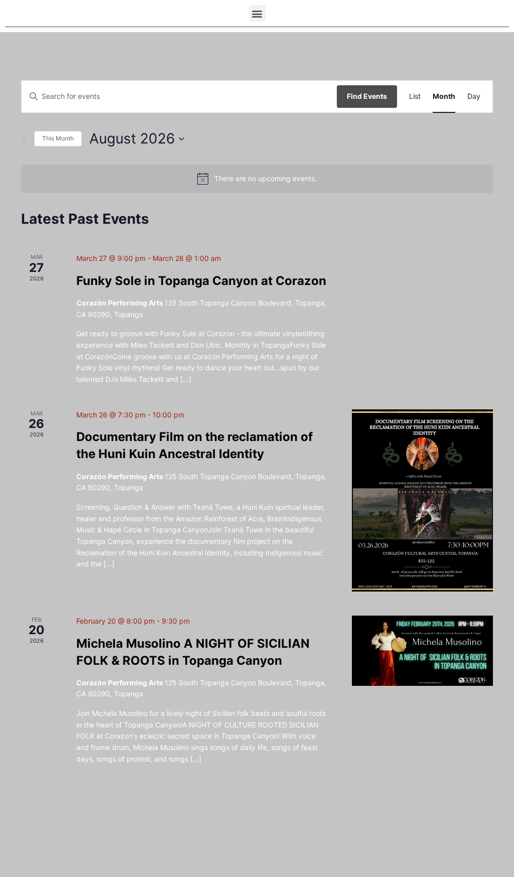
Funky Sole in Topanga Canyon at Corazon (201, 280)
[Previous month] (24, 138)
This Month (58, 138)
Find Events (367, 96)
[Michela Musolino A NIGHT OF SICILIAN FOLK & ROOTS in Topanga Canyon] (422, 651)
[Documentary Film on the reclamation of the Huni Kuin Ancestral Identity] (422, 500)
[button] (257, 13)
